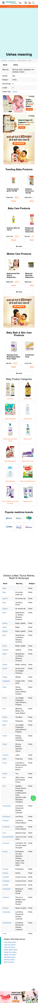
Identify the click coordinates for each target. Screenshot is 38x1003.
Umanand (5, 843)
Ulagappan (6, 681)
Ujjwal (4, 627)
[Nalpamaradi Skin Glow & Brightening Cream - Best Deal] (13, 264)
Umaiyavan (6, 816)
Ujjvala (4, 623)
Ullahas (5, 721)
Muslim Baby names (10, 950)
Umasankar (6, 912)
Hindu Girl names (9, 947)
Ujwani (4, 668)
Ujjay (4, 602)
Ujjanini (5, 598)
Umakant (5, 820)
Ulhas (4, 698)
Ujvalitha (5, 650)
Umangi (5, 873)
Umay (4, 933)
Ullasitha (5, 755)
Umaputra (5, 897)
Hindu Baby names (10, 942)
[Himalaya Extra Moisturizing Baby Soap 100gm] (13, 346)
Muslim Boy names (10, 952)
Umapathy (5, 881)
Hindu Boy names (10, 945)
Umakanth (5, 827)
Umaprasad (6, 889)
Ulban (4, 687)
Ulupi (4, 777)
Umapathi (5, 877)
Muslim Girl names (10, 955)
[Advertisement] (19, 28)
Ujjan (4, 592)
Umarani (5, 908)
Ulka (4, 708)
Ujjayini (5, 608)
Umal (4, 833)
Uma (4, 786)
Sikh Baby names (9, 957)
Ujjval (4, 612)
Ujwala (4, 664)
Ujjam (4, 588)
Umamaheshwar (8, 837)
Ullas (4, 725)
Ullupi (4, 759)
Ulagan (4, 677)
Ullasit (4, 744)
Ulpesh (4, 773)
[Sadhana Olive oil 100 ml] (13, 219)
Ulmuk (4, 763)
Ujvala (4, 646)
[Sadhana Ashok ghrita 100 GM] (13, 180)
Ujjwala (5, 631)
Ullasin (4, 736)
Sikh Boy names (9, 960)
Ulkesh (4, 717)
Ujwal (4, 654)
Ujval (4, 635)
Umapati (5, 885)
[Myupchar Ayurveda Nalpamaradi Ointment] (32, 264)
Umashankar (6, 806)
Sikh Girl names (9, 962)
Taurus (14, 91)
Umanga (5, 869)
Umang (4, 851)
